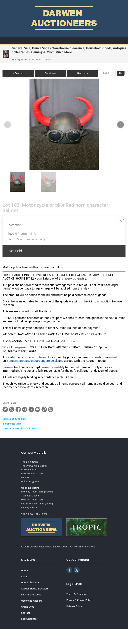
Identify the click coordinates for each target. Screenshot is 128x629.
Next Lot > (82, 73)
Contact (25, 612)
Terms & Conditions (77, 594)
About (24, 576)
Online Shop (27, 606)
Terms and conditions (14, 419)
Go (120, 73)
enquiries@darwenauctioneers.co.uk (33, 360)
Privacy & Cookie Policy (79, 600)
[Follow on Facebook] (69, 570)
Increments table (11, 423)
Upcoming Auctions (31, 600)
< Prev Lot (18, 73)
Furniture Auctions (31, 594)
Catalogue (50, 73)
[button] (120, 124)
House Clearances (31, 582)
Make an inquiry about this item (19, 428)
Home (24, 570)
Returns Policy (74, 606)
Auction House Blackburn (34, 588)
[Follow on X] (77, 570)
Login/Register (29, 618)
